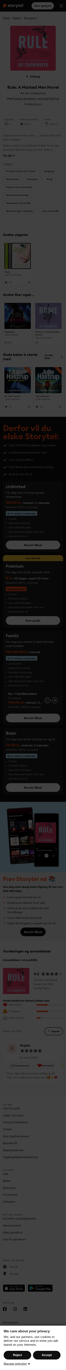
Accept (47, 1355)
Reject (17, 1355)
